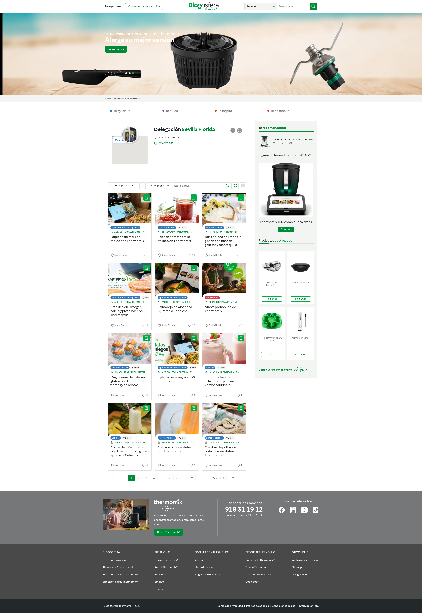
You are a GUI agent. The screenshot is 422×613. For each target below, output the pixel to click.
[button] (260, 6)
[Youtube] (293, 510)
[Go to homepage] (204, 6)
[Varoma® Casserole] (300, 265)
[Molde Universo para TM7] (271, 321)
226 (222, 478)
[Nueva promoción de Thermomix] (224, 282)
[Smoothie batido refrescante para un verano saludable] (224, 352)
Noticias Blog (212, 297)
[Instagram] (304, 510)
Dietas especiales (214, 227)
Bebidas (210, 367)
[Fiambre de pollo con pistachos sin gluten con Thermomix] (224, 422)
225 (214, 478)
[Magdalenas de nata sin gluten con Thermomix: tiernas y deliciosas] (129, 352)
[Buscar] (313, 6)
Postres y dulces (167, 438)
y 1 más (182, 227)
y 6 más (146, 297)
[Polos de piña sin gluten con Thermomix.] (177, 422)
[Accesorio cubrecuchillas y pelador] (271, 265)
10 (199, 478)
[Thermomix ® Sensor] (300, 321)
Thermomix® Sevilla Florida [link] (127, 99)
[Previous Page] (120, 478)
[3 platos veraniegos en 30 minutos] (177, 352)
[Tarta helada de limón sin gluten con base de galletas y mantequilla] (224, 212)
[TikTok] (315, 510)
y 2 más (182, 438)
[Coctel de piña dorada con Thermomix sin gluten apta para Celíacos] (129, 422)
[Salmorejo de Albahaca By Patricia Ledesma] (177, 282)
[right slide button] (117, 73)
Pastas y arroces (167, 227)
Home (108, 99)
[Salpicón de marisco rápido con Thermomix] (129, 212)
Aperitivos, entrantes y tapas (125, 227)
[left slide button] (108, 73)
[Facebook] (281, 510)
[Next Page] (233, 478)
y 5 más (193, 367)
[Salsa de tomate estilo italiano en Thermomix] (177, 212)
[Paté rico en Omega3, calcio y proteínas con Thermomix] (129, 282)
